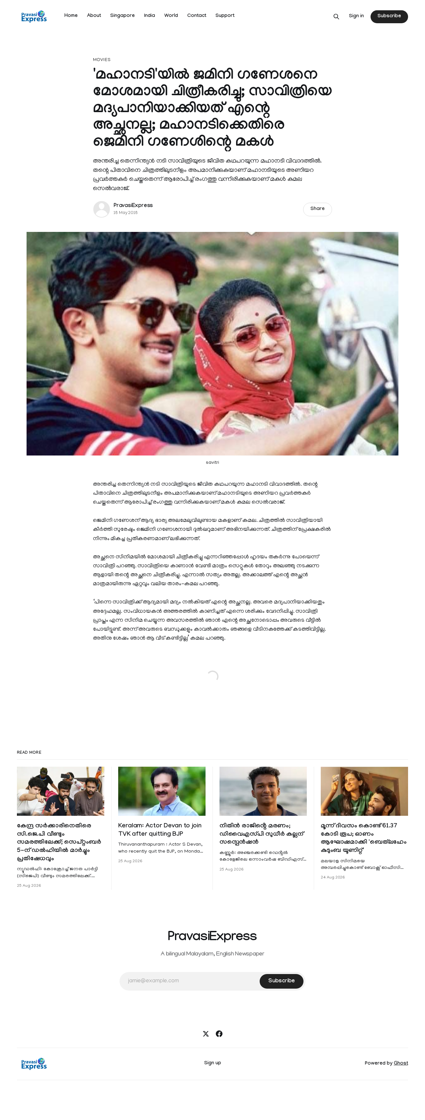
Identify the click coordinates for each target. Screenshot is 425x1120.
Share (317, 209)
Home (71, 16)
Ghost (401, 1064)
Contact (196, 16)
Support (224, 16)
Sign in (356, 17)
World (171, 16)
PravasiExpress (133, 206)
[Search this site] (336, 16)
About (94, 16)
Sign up (212, 1064)
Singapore (122, 16)
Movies (102, 60)
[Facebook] (219, 1033)
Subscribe (389, 17)
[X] (206, 1033)
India (149, 16)
